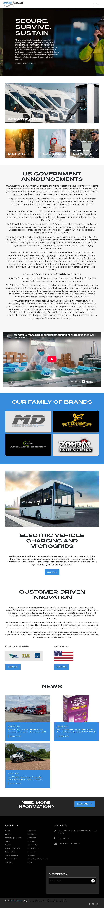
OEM (30, 862)
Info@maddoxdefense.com (69, 843)
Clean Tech (32, 838)
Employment (33, 848)
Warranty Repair (11, 855)
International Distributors (38, 859)
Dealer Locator (11, 859)
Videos (7, 841)
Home (7, 831)
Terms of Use (32, 852)
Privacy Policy (10, 852)
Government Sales (12, 848)
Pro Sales (31, 855)
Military (8, 834)
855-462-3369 (64, 838)
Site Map (8, 862)
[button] (91, 38)
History (8, 845)
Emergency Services (13, 838)
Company (32, 831)
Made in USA (33, 845)
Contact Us (32, 841)
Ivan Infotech (62, 901)
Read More (15, 736)
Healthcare (32, 834)
